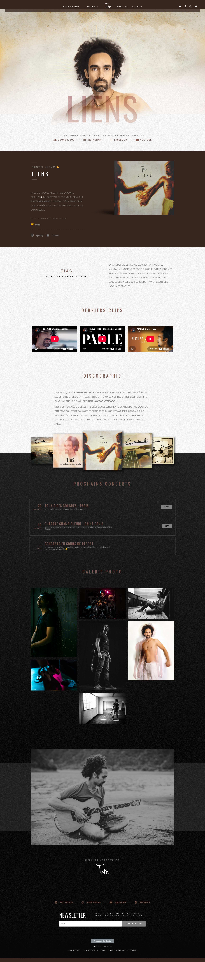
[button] (166, 507)
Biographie (71, 6)
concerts (91, 6)
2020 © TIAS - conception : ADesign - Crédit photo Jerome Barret (102, 950)
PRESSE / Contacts (102, 946)
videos (137, 6)
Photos (122, 6)
